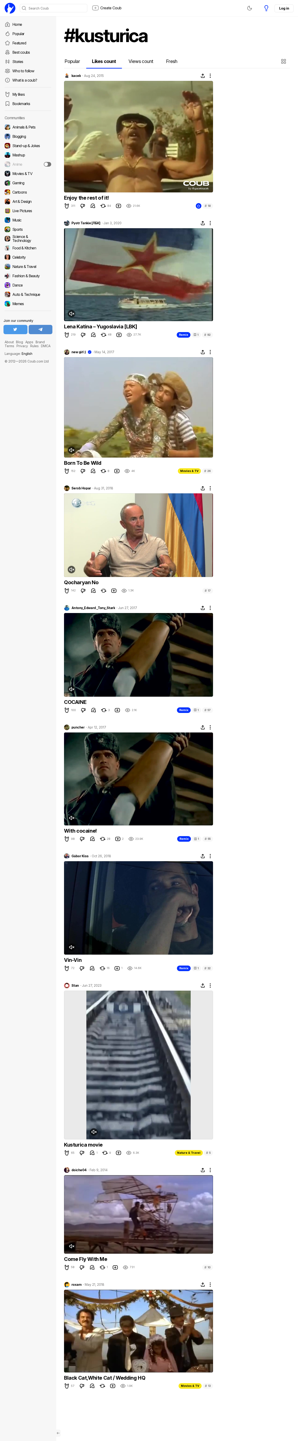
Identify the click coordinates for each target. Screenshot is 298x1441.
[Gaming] (28, 183)
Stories (17, 61)
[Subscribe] (47, 164)
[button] (284, 61)
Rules (34, 346)
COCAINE (75, 702)
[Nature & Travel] (28, 266)
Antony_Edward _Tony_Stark (93, 608)
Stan (75, 985)
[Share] (203, 76)
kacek (76, 75)
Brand (40, 342)
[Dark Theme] (249, 8)
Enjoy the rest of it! (86, 198)
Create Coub (111, 8)
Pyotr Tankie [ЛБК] (85, 223)
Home (17, 24)
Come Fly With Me (85, 1259)
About (9, 342)
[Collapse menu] (58, 1433)
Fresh (171, 61)
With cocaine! (80, 831)
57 (207, 710)
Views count (141, 61)
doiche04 (79, 1170)
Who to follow (23, 71)
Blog (19, 342)
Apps (29, 342)
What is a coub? (24, 80)
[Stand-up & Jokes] (28, 145)
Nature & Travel (188, 1152)
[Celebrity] (28, 257)
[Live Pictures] (28, 210)
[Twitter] (15, 329)
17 (208, 591)
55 (208, 839)
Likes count (104, 61)
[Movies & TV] (28, 173)
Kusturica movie (83, 1145)
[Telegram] (41, 329)
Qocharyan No (81, 582)
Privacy (22, 346)
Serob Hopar (81, 488)
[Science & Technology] (28, 238)
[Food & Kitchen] (28, 248)
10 (207, 1267)
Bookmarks (21, 103)
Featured (19, 43)
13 (208, 1386)
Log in (284, 8)
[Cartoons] (28, 192)
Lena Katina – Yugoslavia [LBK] (100, 326)
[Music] (28, 220)
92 (207, 335)
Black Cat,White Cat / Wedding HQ (104, 1378)
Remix (183, 334)
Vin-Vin (72, 960)
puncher (78, 727)
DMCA (46, 346)
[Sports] (28, 229)
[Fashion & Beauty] (28, 275)
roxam (76, 1284)
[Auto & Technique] (28, 294)
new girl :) (78, 352)
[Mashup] (28, 155)
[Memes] (28, 303)
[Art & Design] (28, 201)
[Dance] (28, 285)
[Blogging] (28, 136)
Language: (18, 354)
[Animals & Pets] (28, 127)
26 (207, 471)
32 (207, 968)
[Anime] (28, 164)
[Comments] (93, 206)
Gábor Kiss (79, 856)
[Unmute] (71, 313)
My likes (18, 94)
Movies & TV (189, 471)
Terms (9, 346)
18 (208, 206)
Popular (18, 33)
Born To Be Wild (82, 463)
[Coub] (10, 8)
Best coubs (21, 52)
